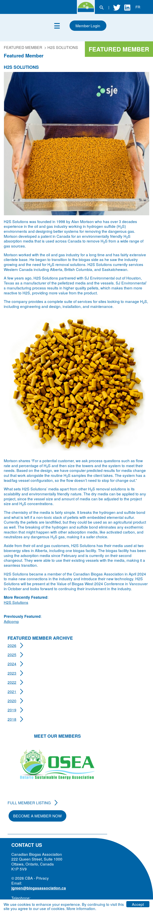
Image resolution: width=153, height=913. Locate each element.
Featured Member (23, 47)
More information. (81, 908)
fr (137, 6)
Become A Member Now (37, 815)
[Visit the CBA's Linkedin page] (127, 7)
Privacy (42, 878)
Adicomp (11, 621)
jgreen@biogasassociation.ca (38, 888)
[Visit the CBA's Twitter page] (117, 7)
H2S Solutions (16, 602)
